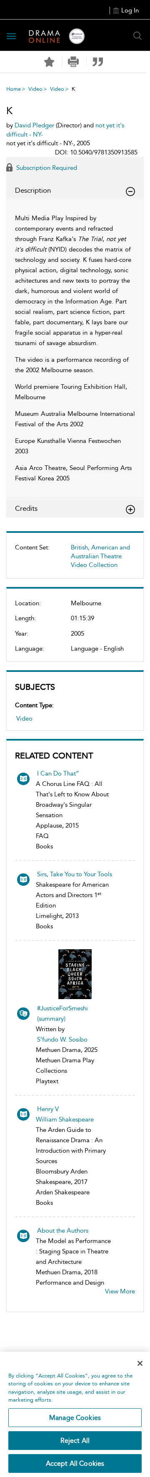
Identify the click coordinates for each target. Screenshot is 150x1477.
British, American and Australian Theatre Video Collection (100, 556)
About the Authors (62, 1230)
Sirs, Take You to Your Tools (74, 874)
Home (13, 89)
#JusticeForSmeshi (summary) (62, 1013)
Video (35, 89)
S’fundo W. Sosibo (62, 1039)
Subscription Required (46, 168)
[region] (75, 1414)
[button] (73, 62)
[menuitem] (75, 559)
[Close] (140, 1363)
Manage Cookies (75, 1418)
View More (120, 1291)
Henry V (48, 1109)
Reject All (75, 1441)
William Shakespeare (65, 1119)
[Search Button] (137, 36)
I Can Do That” (58, 773)
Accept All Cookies (75, 1463)
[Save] (49, 62)
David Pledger (34, 125)
